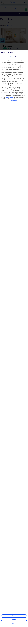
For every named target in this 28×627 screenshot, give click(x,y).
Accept (14, 616)
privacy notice (14, 100)
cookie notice (9, 97)
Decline (14, 623)
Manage (14, 619)
